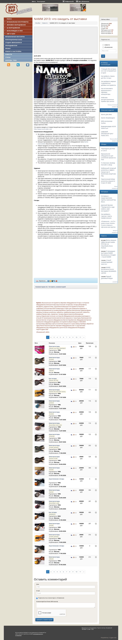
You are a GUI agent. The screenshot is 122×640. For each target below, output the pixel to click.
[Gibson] (39, 372)
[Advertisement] (18, 81)
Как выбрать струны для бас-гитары (108, 77)
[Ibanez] (39, 493)
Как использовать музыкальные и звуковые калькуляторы (107, 91)
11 (80, 337)
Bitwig (61, 161)
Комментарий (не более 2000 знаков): (47, 601)
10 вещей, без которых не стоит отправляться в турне (108, 71)
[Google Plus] (56, 280)
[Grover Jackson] (39, 448)
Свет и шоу (11, 34)
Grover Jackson (54, 447)
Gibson (51, 370)
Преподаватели (11, 45)
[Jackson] (39, 404)
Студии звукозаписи (13, 42)
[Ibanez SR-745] (39, 382)
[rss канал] (8, 65)
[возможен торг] (74, 347)
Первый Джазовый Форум (107, 277)
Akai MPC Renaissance (62, 144)
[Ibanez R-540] (39, 460)
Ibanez (51, 492)
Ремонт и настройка (13, 51)
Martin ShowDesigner (108, 118)
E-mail (38, 591)
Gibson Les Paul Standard (57, 348)
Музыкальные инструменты (17, 22)
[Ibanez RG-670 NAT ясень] (39, 393)
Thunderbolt (42, 163)
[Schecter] (39, 437)
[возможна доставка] (71, 347)
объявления (108, 47)
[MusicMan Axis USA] (39, 426)
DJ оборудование (13, 28)
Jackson (51, 403)
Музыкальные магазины (15, 37)
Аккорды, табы (11, 60)
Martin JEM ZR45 (106, 114)
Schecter (52, 436)
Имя (37, 584)
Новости (8, 54)
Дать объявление (84, 1)
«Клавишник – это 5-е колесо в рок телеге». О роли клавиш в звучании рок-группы (108, 224)
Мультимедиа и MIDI (15, 31)
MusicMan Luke (54, 503)
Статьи (7, 57)
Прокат (8, 48)
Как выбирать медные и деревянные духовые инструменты (108, 83)
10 (76, 337)
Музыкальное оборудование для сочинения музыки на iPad (108, 156)
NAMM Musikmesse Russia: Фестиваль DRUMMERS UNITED (108, 270)
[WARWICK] (39, 515)
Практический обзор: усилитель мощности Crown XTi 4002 (108, 181)
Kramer (51, 359)
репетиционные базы (13, 40)
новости (107, 45)
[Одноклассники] (50, 280)
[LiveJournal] (54, 280)
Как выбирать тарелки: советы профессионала (106, 216)
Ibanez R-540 (53, 458)
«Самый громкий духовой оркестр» (106, 262)
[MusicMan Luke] (39, 504)
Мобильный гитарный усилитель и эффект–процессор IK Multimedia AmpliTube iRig (108, 172)
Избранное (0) (69, 1)
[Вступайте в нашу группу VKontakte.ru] (27, 65)
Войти (34, 1)
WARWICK (52, 514)
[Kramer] (39, 360)
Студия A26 (112, 637)
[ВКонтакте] (48, 280)
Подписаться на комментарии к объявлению (51, 598)
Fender (51, 470)
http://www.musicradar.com (43, 129)
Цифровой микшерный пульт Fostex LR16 (107, 133)
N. (54, 151)
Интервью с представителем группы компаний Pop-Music (108, 199)
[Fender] (39, 471)
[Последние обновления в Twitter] (18, 65)
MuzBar (37, 23)
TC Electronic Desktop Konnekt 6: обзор (108, 164)
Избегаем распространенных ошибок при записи (107, 99)
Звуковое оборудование (16, 25)
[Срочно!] (75, 347)
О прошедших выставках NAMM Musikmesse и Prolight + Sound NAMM (108, 254)
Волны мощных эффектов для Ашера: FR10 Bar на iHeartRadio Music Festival (108, 244)
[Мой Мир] (52, 280)
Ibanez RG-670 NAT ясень (57, 392)
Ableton (55, 161)
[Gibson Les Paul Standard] (39, 349)
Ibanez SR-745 (53, 380)
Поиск (9, 19)
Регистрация (41, 1)
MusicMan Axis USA (55, 425)
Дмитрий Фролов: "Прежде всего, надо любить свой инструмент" (107, 208)
